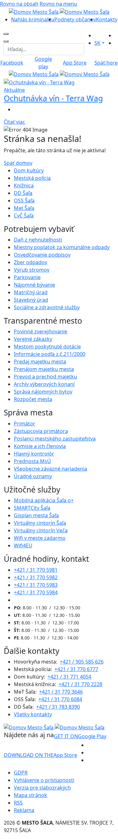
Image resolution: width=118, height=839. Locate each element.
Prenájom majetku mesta (44, 369)
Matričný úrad (31, 292)
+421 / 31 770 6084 (60, 699)
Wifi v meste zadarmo (39, 537)
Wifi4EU (23, 545)
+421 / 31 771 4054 (69, 676)
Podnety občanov (75, 19)
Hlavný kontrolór (34, 453)
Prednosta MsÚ (32, 461)
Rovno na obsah (19, 3)
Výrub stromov (31, 269)
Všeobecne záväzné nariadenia (50, 468)
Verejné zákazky (33, 339)
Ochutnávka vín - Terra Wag (53, 98)
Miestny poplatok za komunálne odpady (62, 247)
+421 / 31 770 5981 (36, 569)
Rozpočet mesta (33, 399)
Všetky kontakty (33, 714)
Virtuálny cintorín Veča (41, 530)
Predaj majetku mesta (40, 361)
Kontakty (106, 19)
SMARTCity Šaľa (32, 507)
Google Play (80, 736)
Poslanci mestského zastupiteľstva (55, 438)
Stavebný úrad (31, 299)
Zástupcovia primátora (41, 431)
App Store (40, 755)
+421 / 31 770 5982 (36, 577)
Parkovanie (27, 277)
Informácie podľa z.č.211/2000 (49, 354)
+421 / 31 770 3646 (61, 691)
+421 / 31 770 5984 (36, 592)
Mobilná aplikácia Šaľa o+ (44, 500)
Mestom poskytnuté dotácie (47, 346)
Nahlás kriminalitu (32, 19)
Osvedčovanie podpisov (42, 254)
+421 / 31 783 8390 (58, 706)
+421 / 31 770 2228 (80, 684)
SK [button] (97, 42)
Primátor (24, 423)
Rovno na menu (58, 3)
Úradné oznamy (33, 476)
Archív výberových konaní (44, 384)
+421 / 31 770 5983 (36, 584)
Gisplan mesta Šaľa (36, 515)
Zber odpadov (30, 262)
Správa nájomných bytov (43, 391)
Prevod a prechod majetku (45, 376)
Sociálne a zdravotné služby (47, 307)
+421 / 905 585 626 (82, 661)
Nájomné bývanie (34, 284)
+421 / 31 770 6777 (76, 669)
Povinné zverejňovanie (40, 331)
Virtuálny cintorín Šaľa (40, 522)
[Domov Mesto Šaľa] (59, 73)
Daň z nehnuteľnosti (38, 239)
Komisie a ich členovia (40, 446)
